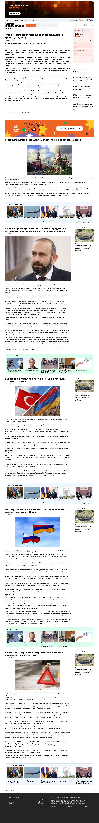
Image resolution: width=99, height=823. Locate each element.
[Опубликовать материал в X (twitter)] (29, 112)
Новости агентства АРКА (15, 204)
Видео (39, 801)
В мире (10, 805)
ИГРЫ (49, 25)
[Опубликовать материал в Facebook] (22, 112)
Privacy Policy (54, 806)
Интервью (40, 805)
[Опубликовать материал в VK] (25, 112)
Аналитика (40, 803)
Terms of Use (69, 806)
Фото (39, 802)
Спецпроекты (41, 25)
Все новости (30, 25)
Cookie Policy (85, 806)
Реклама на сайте (17, 797)
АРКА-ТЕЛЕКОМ (12, 355)
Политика (8, 32)
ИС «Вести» (14, 558)
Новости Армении (42, 799)
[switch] (85, 25)
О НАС (10, 797)
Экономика (11, 802)
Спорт (10, 803)
